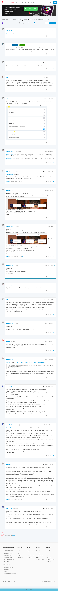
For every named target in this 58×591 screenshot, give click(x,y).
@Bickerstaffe (18, 151)
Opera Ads (20, 557)
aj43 (7, 77)
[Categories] (16, 2)
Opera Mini (6, 569)
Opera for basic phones (10, 573)
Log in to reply (52, 22)
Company (49, 547)
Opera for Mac (7, 555)
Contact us (48, 561)
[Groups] (28, 2)
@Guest (17, 226)
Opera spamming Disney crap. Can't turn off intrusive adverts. (30, 362)
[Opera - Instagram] (14, 582)
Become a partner (50, 559)
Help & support (30, 550)
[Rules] (31, 2)
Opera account (21, 553)
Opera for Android (8, 567)
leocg (13, 535)
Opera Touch (7, 571)
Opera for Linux (8, 557)
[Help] (33, 2)
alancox (8, 341)
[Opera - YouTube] (8, 582)
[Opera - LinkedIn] (11, 582)
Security (38, 550)
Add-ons (19, 550)
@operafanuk (9, 427)
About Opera (49, 550)
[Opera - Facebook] (3, 582)
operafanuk (9, 386)
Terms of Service (40, 559)
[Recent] (19, 2)
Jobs (47, 555)
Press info (48, 553)
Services (20, 547)
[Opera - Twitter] (5, 582)
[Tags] (22, 2)
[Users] (25, 2)
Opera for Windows (9, 553)
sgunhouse (9, 45)
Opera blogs (30, 553)
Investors (48, 557)
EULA (37, 557)
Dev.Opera (29, 557)
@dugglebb (9, 158)
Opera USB (7, 561)
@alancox (8, 362)
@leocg (17, 30)
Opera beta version (9, 559)
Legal (38, 547)
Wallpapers (20, 555)
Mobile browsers (7, 564)
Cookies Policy (39, 555)
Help (28, 547)
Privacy (38, 553)
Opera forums (30, 555)
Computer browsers (8, 550)
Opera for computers (8, 23)
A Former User (9, 30)
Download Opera (31, 8)
